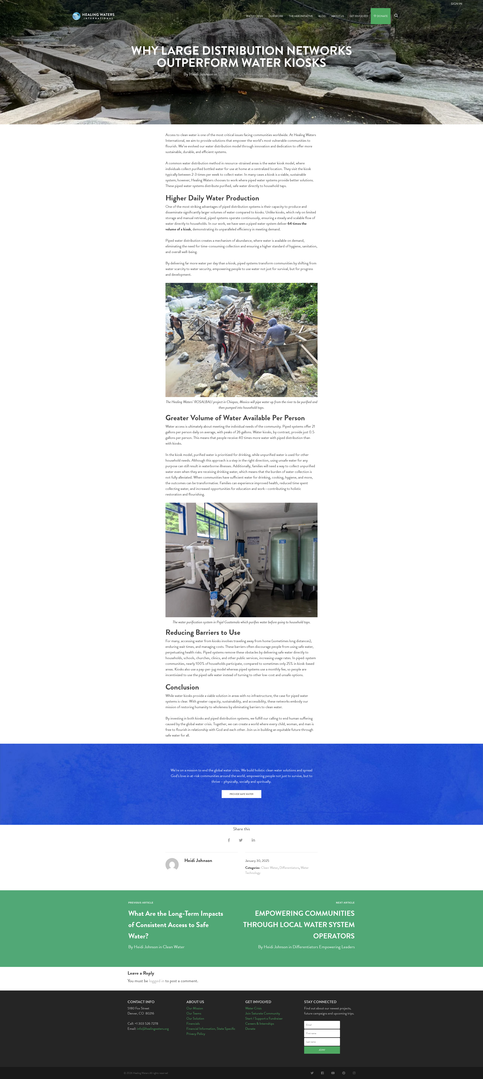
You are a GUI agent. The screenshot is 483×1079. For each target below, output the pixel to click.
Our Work (276, 16)
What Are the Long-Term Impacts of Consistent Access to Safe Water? (175, 924)
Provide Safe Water (241, 794)
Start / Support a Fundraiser (264, 1018)
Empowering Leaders (337, 947)
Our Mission (194, 1008)
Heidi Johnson (146, 947)
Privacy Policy (195, 1033)
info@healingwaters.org (153, 1028)
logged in (156, 980)
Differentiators (254, 74)
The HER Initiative (301, 16)
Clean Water (229, 74)
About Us (337, 16)
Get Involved (359, 16)
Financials (193, 1023)
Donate (382, 16)
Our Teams (193, 1013)
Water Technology (284, 74)
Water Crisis (254, 16)
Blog (322, 16)
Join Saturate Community (262, 1013)
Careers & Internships (259, 1023)
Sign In (456, 4)
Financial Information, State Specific (210, 1028)
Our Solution (195, 1018)
